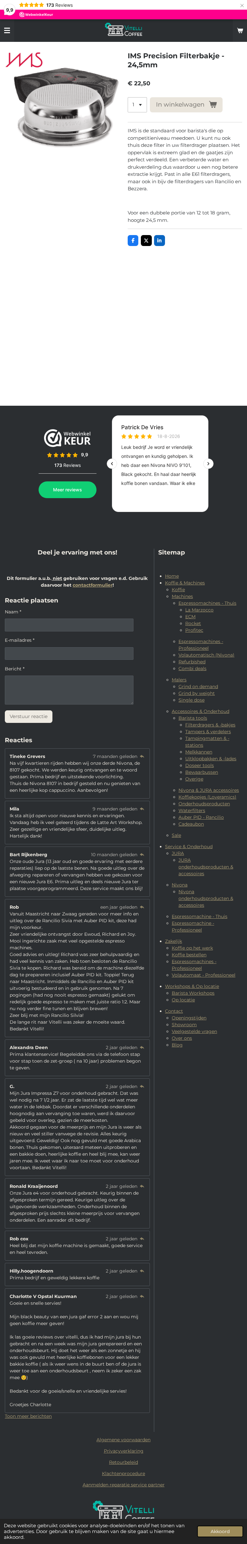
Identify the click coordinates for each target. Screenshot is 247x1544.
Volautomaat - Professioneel (203, 975)
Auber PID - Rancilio (201, 817)
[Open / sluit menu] (7, 30)
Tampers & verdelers (208, 731)
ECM (190, 617)
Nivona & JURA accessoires (208, 790)
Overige (194, 779)
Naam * (13, 612)
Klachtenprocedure (123, 1473)
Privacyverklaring (123, 1451)
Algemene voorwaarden (123, 1440)
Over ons (182, 1038)
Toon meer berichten (28, 1416)
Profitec (194, 630)
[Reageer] (142, 756)
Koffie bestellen (189, 955)
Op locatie (183, 1000)
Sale (176, 835)
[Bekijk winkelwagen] (240, 30)
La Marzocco (199, 610)
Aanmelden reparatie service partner (124, 1485)
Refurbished (192, 662)
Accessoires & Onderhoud (200, 711)
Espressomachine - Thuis (199, 916)
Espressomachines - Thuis (207, 603)
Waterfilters (191, 810)
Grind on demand (198, 686)
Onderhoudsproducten (204, 804)
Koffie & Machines (185, 583)
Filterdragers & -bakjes (210, 725)
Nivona (180, 885)
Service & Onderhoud (189, 846)
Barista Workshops (193, 993)
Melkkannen (198, 752)
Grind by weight (196, 693)
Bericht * (14, 669)
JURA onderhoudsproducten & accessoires (205, 866)
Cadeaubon (191, 824)
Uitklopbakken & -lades (210, 759)
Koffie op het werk (192, 948)
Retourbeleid (123, 1462)
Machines (182, 596)
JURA (178, 853)
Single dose (191, 700)
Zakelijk (173, 941)
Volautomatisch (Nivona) (206, 655)
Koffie (178, 589)
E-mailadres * (19, 640)
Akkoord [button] (220, 1531)
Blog (177, 1045)
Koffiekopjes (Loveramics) (207, 797)
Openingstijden (189, 1018)
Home (172, 576)
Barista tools (192, 718)
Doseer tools (199, 765)
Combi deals (192, 668)
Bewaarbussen (201, 772)
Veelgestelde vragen (194, 1031)
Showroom (184, 1025)
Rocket (193, 623)
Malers (179, 680)
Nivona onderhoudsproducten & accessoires (205, 898)
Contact (174, 1011)
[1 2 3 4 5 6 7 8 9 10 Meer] (137, 104)
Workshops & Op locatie (192, 986)
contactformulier (93, 585)
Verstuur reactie (29, 716)
